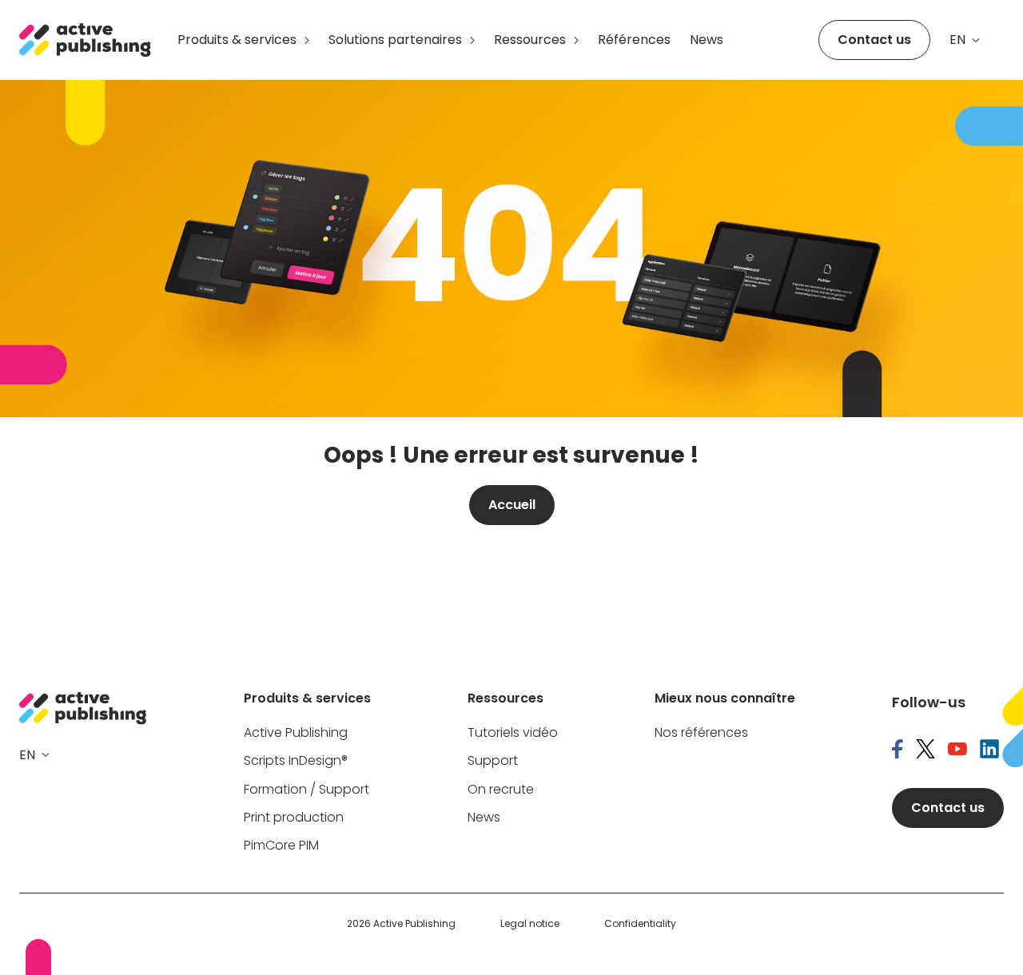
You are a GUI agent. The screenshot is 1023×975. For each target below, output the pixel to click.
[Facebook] (897, 750)
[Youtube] (957, 750)
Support (493, 761)
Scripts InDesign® (296, 761)
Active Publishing (296, 733)
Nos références (701, 733)
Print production (294, 818)
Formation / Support (306, 790)
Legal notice (529, 923)
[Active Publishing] (85, 40)
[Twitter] (925, 750)
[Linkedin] (989, 750)
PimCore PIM (281, 846)
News (706, 39)
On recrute (501, 790)
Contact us (874, 39)
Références (634, 39)
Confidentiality (640, 923)
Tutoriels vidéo (513, 733)
